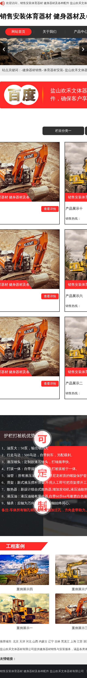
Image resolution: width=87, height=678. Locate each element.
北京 (16, 641)
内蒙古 (43, 641)
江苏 (80, 641)
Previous (4, 49)
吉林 (57, 641)
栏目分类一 (63, 130)
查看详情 (35, 208)
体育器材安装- (54, 70)
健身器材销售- (33, 70)
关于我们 (49, 32)
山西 (35, 641)
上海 (73, 641)
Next (83, 49)
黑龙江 (65, 641)
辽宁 (51, 641)
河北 (29, 641)
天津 (22, 641)
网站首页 (18, 32)
